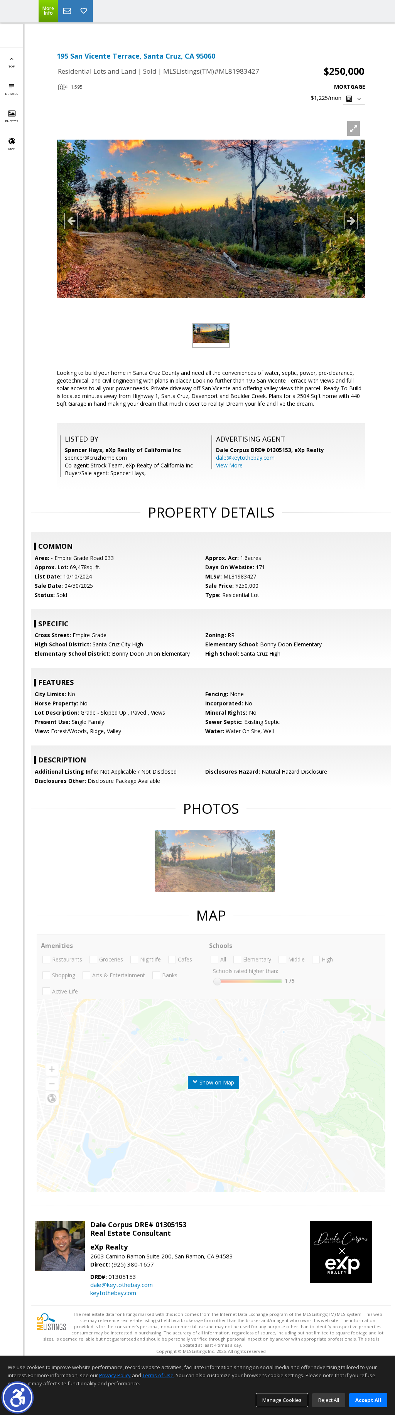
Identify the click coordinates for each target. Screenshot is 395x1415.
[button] (17, 1397)
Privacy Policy (115, 1375)
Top (11, 66)
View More (229, 465)
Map (11, 148)
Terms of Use (158, 1375)
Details (11, 93)
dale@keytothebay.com (245, 457)
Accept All (368, 1399)
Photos (11, 121)
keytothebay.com (113, 1293)
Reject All (328, 1399)
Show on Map (216, 1082)
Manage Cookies (282, 1399)
